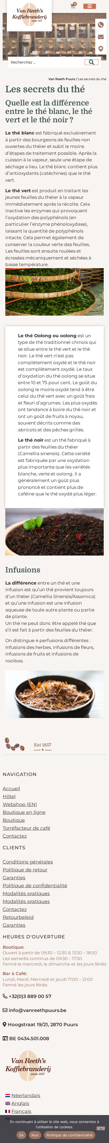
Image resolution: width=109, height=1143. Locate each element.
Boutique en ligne (24, 812)
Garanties (14, 878)
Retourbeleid (18, 917)
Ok (21, 1135)
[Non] (101, 1128)
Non (35, 1135)
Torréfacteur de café (26, 828)
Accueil (11, 789)
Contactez (15, 836)
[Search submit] (91, 62)
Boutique (14, 820)
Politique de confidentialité (35, 886)
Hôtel (9, 796)
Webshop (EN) (20, 804)
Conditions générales (28, 862)
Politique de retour (25, 870)
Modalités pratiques (26, 893)
